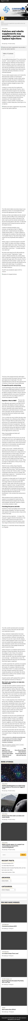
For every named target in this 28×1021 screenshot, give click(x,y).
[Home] (2, 18)
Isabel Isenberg (12, 43)
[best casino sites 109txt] (14, 997)
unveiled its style (13, 270)
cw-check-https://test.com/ (8, 865)
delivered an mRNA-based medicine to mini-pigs (13, 389)
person (17, 744)
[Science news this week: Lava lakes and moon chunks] (14, 803)
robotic (7, 746)
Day (5, 744)
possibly (21, 744)
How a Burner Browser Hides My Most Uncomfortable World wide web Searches (20, 752)
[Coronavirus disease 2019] (14, 913)
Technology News (5, 924)
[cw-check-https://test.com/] (14, 941)
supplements (12, 746)
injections (9, 744)
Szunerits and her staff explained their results (13, 678)
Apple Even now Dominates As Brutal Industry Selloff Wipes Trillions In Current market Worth (7, 752)
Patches (13, 744)
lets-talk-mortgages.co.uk (7, 978)
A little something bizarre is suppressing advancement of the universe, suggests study (13, 787)
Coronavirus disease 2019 (7, 863)
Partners (3, 1007)
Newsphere (10, 1019)
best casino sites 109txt (7, 870)
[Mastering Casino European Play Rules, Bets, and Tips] (14, 968)
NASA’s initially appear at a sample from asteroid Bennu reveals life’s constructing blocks (13, 846)
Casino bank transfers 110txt (8, 872)
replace (3, 746)
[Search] (26, 18)
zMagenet (11, 928)
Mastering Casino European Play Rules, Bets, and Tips (14, 867)
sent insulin (12, 403)
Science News (4, 28)
